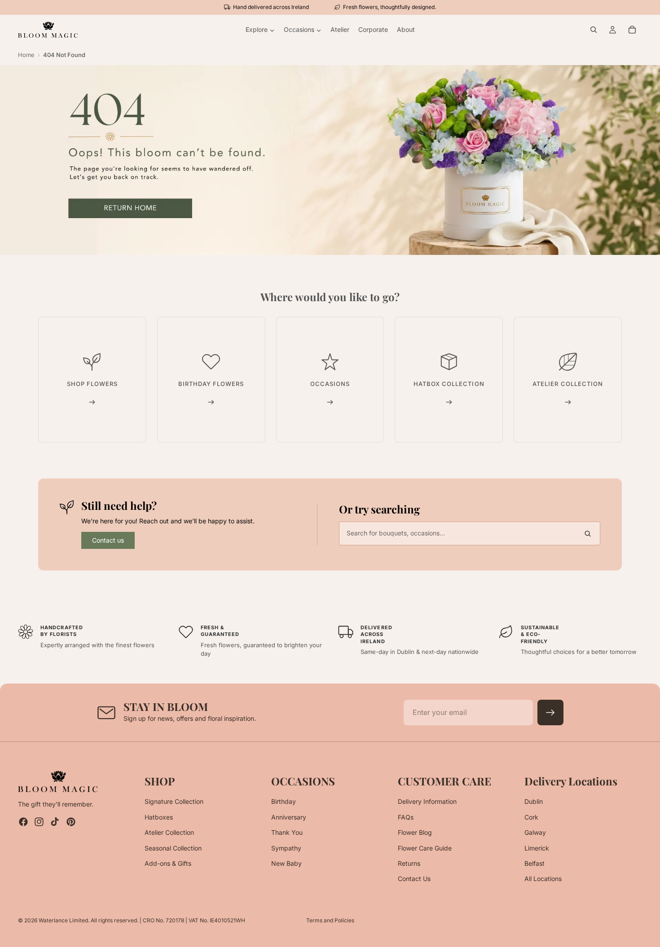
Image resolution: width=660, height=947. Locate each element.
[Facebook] (23, 822)
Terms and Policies (330, 920)
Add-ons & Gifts (168, 863)
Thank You (287, 833)
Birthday (283, 802)
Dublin (533, 802)
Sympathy (286, 848)
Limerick (536, 848)
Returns (409, 863)
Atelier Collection (169, 833)
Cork (531, 817)
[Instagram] (39, 822)
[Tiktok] (54, 822)
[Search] (593, 29)
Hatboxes (159, 817)
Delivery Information (427, 802)
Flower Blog (415, 833)
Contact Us (414, 879)
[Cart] (632, 29)
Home (26, 54)
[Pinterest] (71, 822)
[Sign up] (550, 713)
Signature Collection (174, 802)
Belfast (534, 863)
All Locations (543, 879)
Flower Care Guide (425, 848)
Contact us (108, 540)
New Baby (286, 863)
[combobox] (469, 533)
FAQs (406, 817)
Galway (535, 833)
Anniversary (288, 817)
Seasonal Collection (173, 848)
